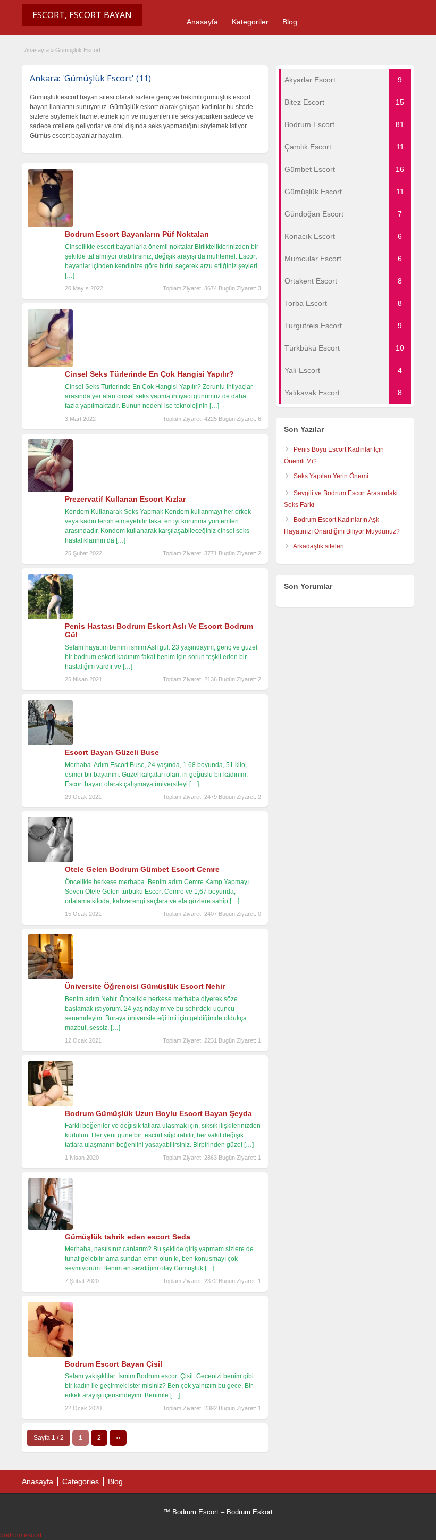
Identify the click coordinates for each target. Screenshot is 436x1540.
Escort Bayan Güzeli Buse (112, 752)
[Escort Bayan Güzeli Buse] (50, 743)
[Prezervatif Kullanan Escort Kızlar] (50, 490)
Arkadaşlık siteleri (318, 546)
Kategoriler (250, 22)
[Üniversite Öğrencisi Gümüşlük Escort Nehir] (50, 977)
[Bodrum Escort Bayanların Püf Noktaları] (50, 225)
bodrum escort (20, 1535)
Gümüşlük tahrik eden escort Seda (127, 1237)
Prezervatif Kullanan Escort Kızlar (125, 499)
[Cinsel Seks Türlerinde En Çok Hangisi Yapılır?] (50, 365)
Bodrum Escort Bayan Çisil (113, 1364)
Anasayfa (202, 22)
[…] (69, 275)
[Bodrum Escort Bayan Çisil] (50, 1355)
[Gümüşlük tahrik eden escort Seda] (50, 1227)
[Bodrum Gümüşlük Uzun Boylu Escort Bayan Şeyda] (50, 1104)
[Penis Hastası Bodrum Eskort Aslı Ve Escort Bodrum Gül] (50, 617)
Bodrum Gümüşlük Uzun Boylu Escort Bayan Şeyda (158, 1113)
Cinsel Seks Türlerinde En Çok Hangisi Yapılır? (149, 374)
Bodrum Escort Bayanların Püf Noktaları (137, 234)
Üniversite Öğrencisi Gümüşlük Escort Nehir (145, 986)
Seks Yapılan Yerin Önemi (331, 476)
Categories (80, 1481)
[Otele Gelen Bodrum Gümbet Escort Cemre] (50, 860)
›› (118, 1438)
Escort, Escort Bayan (82, 15)
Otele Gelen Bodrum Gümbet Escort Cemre (142, 869)
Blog (289, 22)
